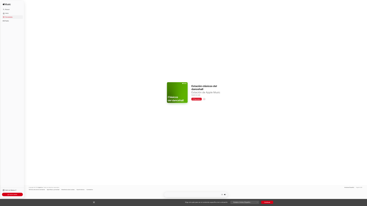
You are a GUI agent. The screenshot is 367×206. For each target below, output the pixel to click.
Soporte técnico (80, 189)
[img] (7, 4)
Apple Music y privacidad (53, 189)
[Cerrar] (94, 202)
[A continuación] (222, 194)
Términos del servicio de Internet (37, 189)
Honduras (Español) (349, 187)
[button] (12, 9)
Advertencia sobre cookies (68, 189)
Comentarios (89, 189)
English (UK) (359, 187)
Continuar (267, 202)
